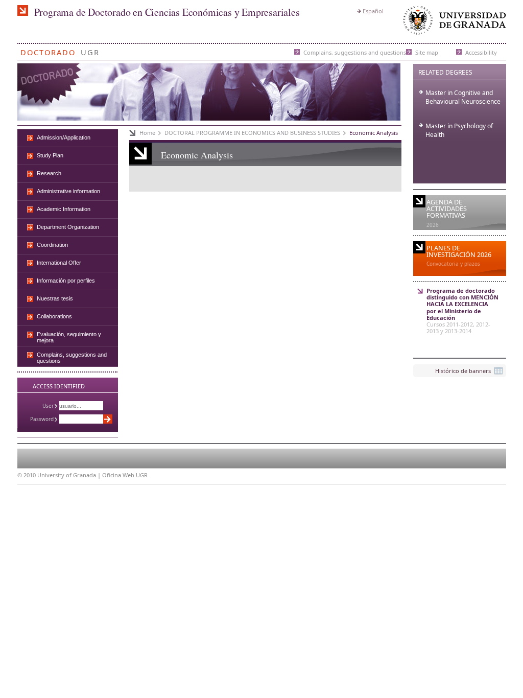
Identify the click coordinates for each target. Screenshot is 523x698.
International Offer (59, 263)
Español (373, 11)
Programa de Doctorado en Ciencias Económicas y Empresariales (167, 12)
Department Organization (68, 227)
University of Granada (452, 22)
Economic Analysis (373, 132)
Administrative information (68, 191)
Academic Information (63, 209)
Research (49, 173)
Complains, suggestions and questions (354, 52)
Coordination (52, 245)
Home (147, 132)
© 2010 (26, 475)
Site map (426, 52)
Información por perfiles (66, 280)
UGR (90, 50)
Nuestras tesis (55, 298)
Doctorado (48, 50)
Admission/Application (63, 137)
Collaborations (54, 316)
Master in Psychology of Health (459, 130)
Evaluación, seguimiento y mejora (69, 337)
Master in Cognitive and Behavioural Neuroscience (463, 97)
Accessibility (481, 52)
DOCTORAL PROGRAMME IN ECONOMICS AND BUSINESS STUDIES (252, 132)
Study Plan (50, 155)
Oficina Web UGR (125, 475)
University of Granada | (69, 475)
